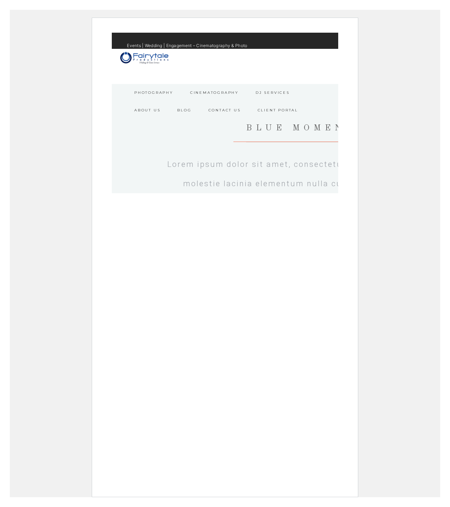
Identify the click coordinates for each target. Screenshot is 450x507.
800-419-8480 (306, 56)
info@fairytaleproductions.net (254, 56)
